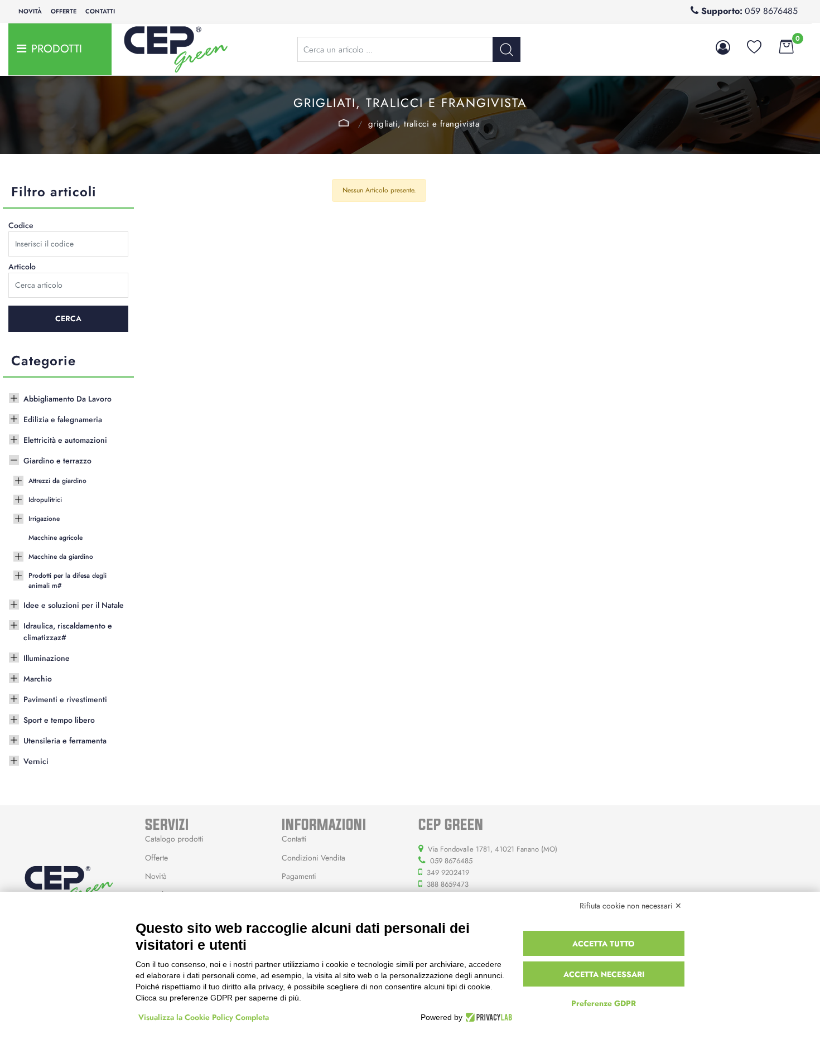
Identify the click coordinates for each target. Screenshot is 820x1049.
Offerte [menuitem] (63, 11)
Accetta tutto (603, 943)
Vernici (36, 761)
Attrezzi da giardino (57, 481)
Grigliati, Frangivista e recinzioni (343, 122)
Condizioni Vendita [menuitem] (313, 857)
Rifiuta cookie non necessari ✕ (631, 905)
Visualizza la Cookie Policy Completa (203, 1017)
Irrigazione (44, 519)
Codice (20, 225)
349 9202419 (448, 872)
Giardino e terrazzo (57, 460)
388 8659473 (448, 884)
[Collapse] (14, 459)
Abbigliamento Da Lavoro (67, 398)
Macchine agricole (55, 538)
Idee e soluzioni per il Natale (73, 605)
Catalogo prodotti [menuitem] (174, 838)
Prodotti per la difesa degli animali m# (67, 581)
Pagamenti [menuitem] (299, 876)
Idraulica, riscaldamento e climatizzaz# (67, 631)
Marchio (37, 678)
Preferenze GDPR (603, 1003)
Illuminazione (46, 658)
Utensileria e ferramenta (65, 740)
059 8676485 (771, 10)
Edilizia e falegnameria (62, 419)
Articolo (22, 266)
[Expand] (14, 397)
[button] (506, 49)
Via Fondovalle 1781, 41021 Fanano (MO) (492, 849)
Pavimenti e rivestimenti (65, 699)
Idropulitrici (45, 500)
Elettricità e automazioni (65, 440)
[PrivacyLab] (487, 1017)
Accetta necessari (603, 974)
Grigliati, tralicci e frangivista (424, 124)
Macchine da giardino (60, 557)
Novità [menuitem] (30, 11)
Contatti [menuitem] (100, 11)
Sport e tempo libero (59, 720)
